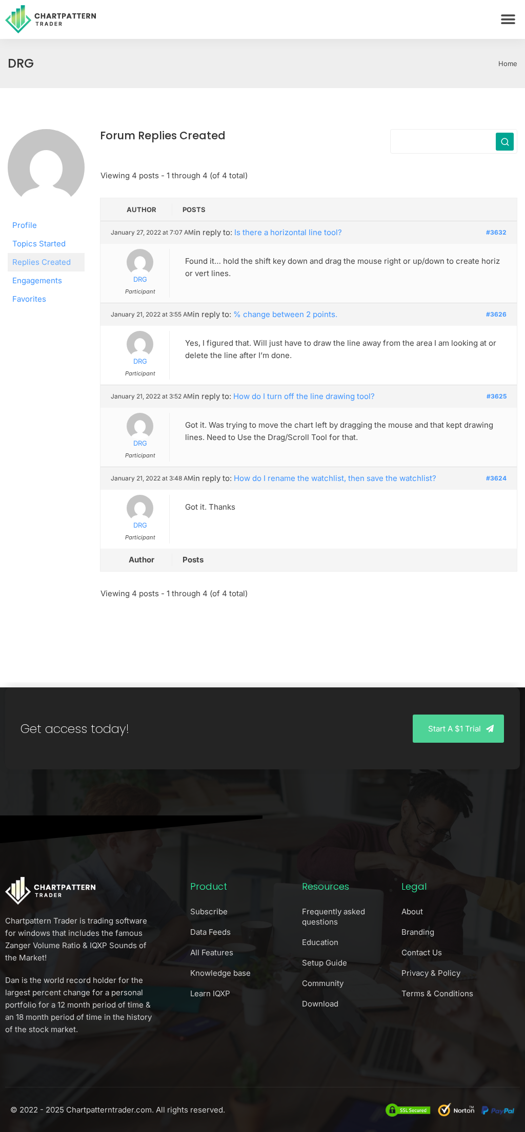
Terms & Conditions (437, 993)
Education (320, 942)
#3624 (496, 478)
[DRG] (46, 172)
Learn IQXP (210, 993)
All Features (211, 952)
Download (320, 1004)
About (412, 911)
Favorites (29, 299)
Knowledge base (220, 973)
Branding (417, 932)
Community (323, 983)
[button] (508, 19)
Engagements (37, 280)
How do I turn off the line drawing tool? (304, 396)
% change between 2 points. (285, 314)
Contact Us (421, 952)
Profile (24, 225)
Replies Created (41, 262)
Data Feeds (210, 932)
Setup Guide (324, 963)
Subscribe (209, 911)
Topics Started (39, 243)
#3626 (496, 314)
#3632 (496, 232)
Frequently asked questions (333, 917)
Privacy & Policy (430, 973)
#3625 (497, 396)
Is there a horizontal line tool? (288, 232)
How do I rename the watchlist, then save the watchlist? (335, 478)
